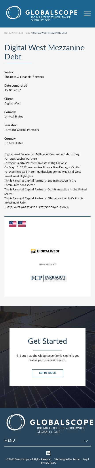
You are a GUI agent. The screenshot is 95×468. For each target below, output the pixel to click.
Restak (76, 459)
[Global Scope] (49, 434)
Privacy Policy (48, 463)
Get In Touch (47, 373)
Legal (86, 459)
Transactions (22, 33)
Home (7, 33)
